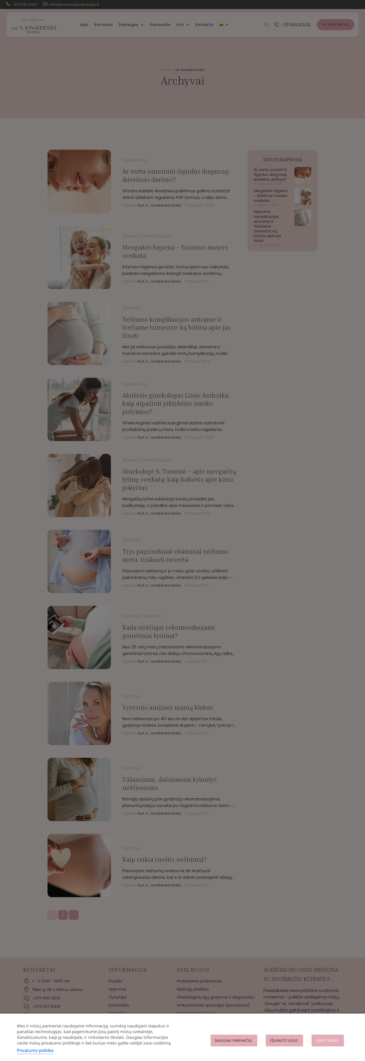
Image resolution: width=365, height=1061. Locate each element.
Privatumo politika (35, 1050)
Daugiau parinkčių (233, 1040)
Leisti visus (327, 1040)
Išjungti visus (284, 1040)
